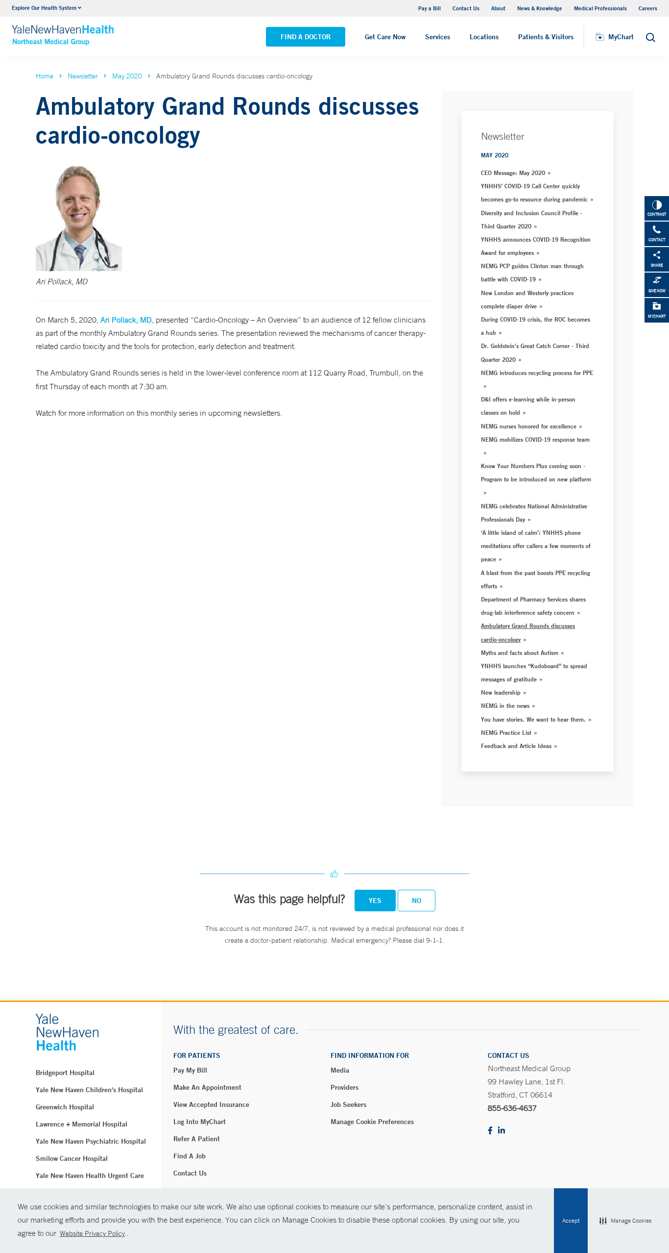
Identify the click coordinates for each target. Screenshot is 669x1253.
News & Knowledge (539, 8)
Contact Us (466, 8)
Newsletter (83, 76)
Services (437, 36)
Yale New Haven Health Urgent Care (90, 1175)
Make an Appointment (207, 1087)
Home (44, 76)
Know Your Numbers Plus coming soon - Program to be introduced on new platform (536, 472)
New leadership (501, 692)
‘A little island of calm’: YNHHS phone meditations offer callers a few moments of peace (536, 545)
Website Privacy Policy (92, 1233)
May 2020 (127, 76)
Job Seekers (348, 1104)
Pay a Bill (429, 8)
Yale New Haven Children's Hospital (89, 1089)
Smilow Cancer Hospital (72, 1158)
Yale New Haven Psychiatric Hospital (91, 1141)
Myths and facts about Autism (519, 652)
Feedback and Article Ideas (516, 746)
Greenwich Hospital (65, 1107)
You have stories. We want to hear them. (533, 719)
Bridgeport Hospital (65, 1072)
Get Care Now (385, 36)
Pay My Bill (190, 1070)
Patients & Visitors (545, 36)
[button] (625, 1220)
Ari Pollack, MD (126, 320)
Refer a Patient (196, 1138)
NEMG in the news (505, 705)
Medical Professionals (600, 8)
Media (340, 1070)
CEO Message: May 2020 (513, 172)
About (498, 8)
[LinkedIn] (501, 1131)
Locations (484, 36)
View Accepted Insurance (211, 1104)
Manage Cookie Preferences (372, 1121)
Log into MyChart (199, 1121)
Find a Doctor (306, 36)
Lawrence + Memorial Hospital (81, 1124)
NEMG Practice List (506, 732)
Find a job (189, 1156)
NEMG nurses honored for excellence (528, 426)
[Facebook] (490, 1131)
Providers (344, 1087)
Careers (648, 8)
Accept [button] (570, 1221)
